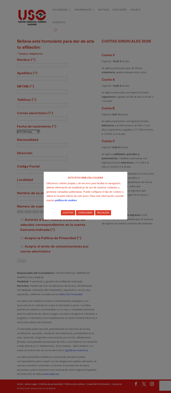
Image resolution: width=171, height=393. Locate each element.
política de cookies (66, 200)
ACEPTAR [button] (68, 213)
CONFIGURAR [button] (85, 213)
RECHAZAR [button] (103, 213)
